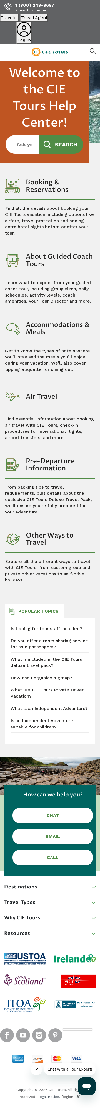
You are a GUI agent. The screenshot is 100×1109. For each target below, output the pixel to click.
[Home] (50, 51)
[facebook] (7, 1035)
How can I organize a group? (41, 677)
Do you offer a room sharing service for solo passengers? (49, 643)
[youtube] (23, 1035)
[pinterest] (55, 1035)
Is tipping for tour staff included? (46, 628)
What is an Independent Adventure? (49, 708)
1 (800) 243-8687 (34, 5)
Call (53, 857)
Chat (53, 815)
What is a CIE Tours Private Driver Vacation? (47, 693)
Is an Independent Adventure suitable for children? (42, 723)
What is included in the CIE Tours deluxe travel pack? (46, 662)
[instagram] (39, 1035)
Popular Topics (38, 611)
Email (53, 836)
